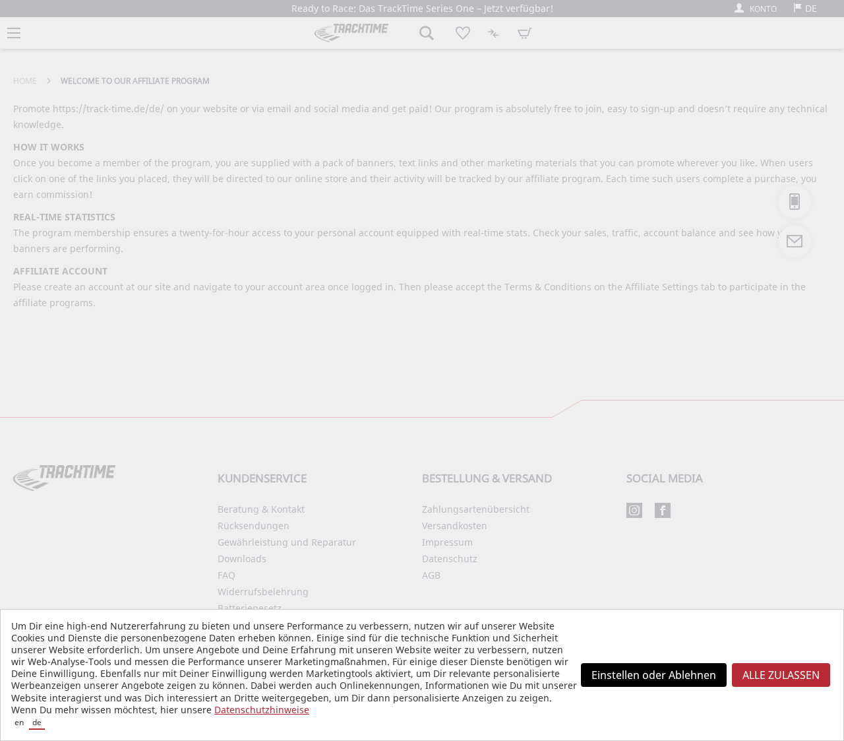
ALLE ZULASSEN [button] (781, 675)
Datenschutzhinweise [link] (261, 709)
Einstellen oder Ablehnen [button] (653, 675)
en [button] (19, 722)
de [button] (37, 722)
